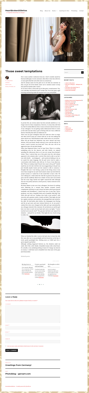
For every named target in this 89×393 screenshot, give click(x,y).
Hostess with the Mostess (71, 104)
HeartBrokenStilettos (16, 10)
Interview (67, 107)
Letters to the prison (70, 83)
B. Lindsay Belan (9, 80)
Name (7, 325)
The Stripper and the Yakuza (71, 115)
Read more (28, 277)
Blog (41, 10)
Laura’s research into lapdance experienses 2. (52, 266)
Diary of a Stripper (69, 103)
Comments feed (69, 129)
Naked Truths (8, 84)
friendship (11, 86)
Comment (8, 304)
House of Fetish (68, 106)
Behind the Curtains (69, 101)
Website (7, 338)
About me (47, 10)
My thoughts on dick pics (40, 265)
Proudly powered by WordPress (23, 386)
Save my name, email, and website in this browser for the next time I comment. (25, 346)
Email (7, 332)
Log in (66, 126)
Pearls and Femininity (70, 90)
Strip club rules (68, 113)
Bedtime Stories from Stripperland (73, 100)
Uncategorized (68, 116)
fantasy (7, 86)
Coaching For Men (64, 10)
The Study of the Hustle (70, 88)
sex (14, 86)
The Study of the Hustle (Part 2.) (72, 87)
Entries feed (68, 128)
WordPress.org (68, 131)
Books (54, 10)
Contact (81, 10)
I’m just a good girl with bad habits (27, 265)
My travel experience (70, 109)
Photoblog (74, 10)
